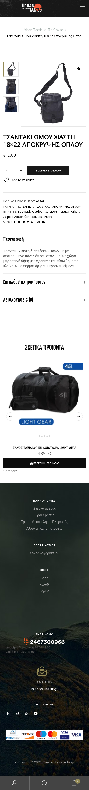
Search (44, 783)
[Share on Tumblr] (28, 221)
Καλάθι (44, 584)
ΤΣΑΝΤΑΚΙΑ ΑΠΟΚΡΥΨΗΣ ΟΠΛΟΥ (58, 206)
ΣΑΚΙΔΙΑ (28, 206)
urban (75, 211)
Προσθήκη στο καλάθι (48, 170)
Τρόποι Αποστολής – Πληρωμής (44, 522)
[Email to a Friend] (43, 221)
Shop (44, 578)
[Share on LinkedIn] (24, 221)
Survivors (51, 211)
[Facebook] (8, 713)
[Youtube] (35, 713)
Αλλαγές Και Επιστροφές (44, 528)
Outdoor (38, 211)
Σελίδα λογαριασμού (44, 553)
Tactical (64, 211)
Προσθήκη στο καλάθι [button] (46, 463)
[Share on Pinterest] (38, 221)
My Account (15, 783)
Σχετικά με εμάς (44, 508)
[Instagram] (17, 713)
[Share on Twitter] (19, 221)
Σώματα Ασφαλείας (16, 217)
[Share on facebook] (15, 221)
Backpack (24, 211)
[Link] (26, 713)
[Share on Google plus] (33, 221)
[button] (79, 68)
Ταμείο (44, 591)
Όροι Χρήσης (44, 515)
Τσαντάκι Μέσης (41, 217)
